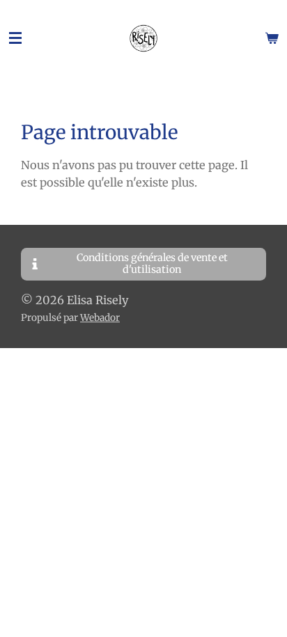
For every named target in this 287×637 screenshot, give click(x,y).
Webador (100, 318)
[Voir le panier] (271, 38)
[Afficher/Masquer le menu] (15, 38)
